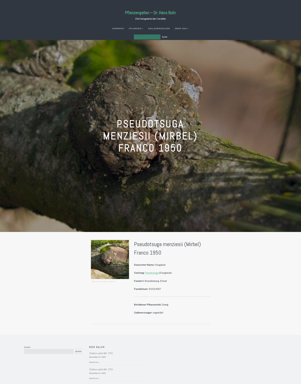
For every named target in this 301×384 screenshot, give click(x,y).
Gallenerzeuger (159, 28)
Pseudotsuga (152, 272)
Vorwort (118, 28)
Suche (164, 37)
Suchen (27, 347)
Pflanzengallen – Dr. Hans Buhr (150, 12)
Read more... (94, 362)
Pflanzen (135, 28)
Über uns (181, 28)
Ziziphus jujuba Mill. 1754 (101, 353)
